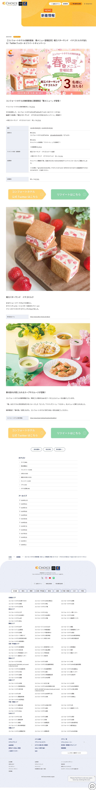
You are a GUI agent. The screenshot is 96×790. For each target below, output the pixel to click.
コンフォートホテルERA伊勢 (42, 677)
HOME (10, 739)
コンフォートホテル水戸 (15, 627)
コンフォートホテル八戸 (15, 612)
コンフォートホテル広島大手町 (43, 705)
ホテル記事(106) (25, 488)
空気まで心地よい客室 (14, 748)
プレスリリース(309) (26, 470)
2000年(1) (23, 545)
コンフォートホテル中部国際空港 (44, 675)
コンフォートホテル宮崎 (41, 725)
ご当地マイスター (13, 751)
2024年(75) (24, 508)
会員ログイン (56, 4)
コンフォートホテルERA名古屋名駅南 (71, 664)
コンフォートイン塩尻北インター (17, 656)
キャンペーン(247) (26, 481)
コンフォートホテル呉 (67, 705)
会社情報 (10, 761)
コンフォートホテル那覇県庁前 (17, 731)
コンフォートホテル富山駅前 (42, 650)
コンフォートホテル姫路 (67, 693)
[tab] (15, 591)
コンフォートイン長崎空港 (42, 722)
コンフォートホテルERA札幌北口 (43, 601)
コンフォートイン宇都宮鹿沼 (42, 630)
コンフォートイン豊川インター (69, 672)
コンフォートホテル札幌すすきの (17, 601)
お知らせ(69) (24, 473)
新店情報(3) (24, 466)
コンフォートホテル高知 (41, 711)
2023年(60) (24, 511)
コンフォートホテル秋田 (67, 615)
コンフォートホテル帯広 (41, 604)
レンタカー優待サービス (74, 753)
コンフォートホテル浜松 (15, 661)
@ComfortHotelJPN (56, 135)
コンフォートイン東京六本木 (42, 638)
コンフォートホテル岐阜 (41, 661)
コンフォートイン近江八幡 (42, 683)
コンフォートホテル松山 (15, 711)
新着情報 (63, 748)
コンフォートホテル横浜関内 (16, 641)
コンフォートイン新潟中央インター (44, 647)
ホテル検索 (38, 739)
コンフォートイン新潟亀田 (68, 647)
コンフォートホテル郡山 (15, 621)
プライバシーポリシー (13, 768)
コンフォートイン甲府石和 (42, 653)
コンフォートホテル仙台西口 (42, 615)
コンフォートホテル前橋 (15, 632)
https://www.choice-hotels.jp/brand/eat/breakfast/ (43, 418)
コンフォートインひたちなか (42, 627)
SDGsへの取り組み (40, 748)
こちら (33, 107)
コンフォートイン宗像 (41, 720)
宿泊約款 (63, 764)
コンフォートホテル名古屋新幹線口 (44, 664)
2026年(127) (24, 500)
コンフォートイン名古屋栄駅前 (43, 669)
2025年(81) (24, 504)
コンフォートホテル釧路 (15, 604)
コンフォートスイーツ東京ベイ (17, 635)
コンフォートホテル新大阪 (16, 689)
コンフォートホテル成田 (67, 632)
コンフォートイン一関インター (69, 612)
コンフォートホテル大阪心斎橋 (69, 689)
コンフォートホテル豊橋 (15, 675)
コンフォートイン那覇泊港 (42, 731)
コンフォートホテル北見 (67, 604)
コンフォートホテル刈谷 (15, 672)
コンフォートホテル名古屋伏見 (17, 669)
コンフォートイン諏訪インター (69, 653)
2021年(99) (24, 519)
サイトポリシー (12, 766)
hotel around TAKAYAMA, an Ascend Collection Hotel (19, 665)
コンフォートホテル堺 (14, 693)
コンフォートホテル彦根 (15, 683)
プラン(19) (24, 485)
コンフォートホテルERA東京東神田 (70, 635)
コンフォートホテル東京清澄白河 (70, 638)
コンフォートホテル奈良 (41, 696)
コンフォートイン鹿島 (67, 627)
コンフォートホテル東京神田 (42, 635)
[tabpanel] (48, 602)
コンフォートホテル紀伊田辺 (16, 699)
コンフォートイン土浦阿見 (16, 630)
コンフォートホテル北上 (41, 612)
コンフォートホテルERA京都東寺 (70, 686)
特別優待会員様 (77, 4)
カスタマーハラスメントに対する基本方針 (69, 768)
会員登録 (65, 4)
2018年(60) (24, 530)
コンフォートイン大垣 (67, 661)
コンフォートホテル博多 (67, 717)
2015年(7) (23, 541)
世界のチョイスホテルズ (66, 766)
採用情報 (10, 771)
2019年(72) (24, 526)
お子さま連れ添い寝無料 (41, 745)
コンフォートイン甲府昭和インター (18, 653)
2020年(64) (24, 522)
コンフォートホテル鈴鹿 (15, 677)
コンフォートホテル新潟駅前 (16, 647)
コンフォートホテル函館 (67, 601)
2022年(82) (24, 515)
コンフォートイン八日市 (67, 683)
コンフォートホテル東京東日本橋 (17, 638)
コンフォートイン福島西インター (70, 618)
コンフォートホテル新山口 (16, 708)
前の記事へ (37, 449)
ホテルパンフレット (39, 764)
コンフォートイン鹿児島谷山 (68, 725)
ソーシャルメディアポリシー (67, 761)
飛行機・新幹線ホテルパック (68, 745)
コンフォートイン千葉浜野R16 (43, 632)
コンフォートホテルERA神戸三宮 (43, 693)
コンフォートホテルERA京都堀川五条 (45, 686)
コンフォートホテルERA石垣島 (69, 731)
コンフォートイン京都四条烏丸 (17, 686)
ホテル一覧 (64, 739)
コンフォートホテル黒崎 (41, 717)
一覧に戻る (48, 449)
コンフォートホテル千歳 (41, 606)
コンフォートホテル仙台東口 (16, 615)
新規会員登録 (49, 583)
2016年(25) (24, 537)
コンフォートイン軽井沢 (41, 656)
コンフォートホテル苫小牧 (16, 606)
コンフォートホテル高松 (41, 708)
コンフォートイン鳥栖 (14, 722)
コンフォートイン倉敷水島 (16, 705)
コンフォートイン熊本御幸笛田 (17, 725)
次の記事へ (59, 449)
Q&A (36, 751)
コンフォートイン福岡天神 (16, 720)
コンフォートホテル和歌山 (68, 696)
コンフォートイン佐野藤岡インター (70, 630)
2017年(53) (24, 533)
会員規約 (36, 761)
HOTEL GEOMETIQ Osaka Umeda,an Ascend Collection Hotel (47, 690)
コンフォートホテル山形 (15, 618)
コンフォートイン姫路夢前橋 (16, 696)
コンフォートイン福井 (67, 650)
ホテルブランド (13, 742)
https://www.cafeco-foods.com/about (40, 316)
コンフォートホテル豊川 (41, 672)
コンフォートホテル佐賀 (67, 720)
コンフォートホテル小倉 (15, 717)
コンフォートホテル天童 (41, 618)
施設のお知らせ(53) (26, 477)
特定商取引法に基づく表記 (40, 768)
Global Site (89, 4)
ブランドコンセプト (40, 742)
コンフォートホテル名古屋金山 (69, 669)
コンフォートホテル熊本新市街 (69, 722)
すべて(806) (24, 462)
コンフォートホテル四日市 (68, 675)
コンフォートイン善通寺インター (70, 708)
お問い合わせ (11, 764)
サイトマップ (37, 766)
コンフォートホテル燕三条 (16, 650)
